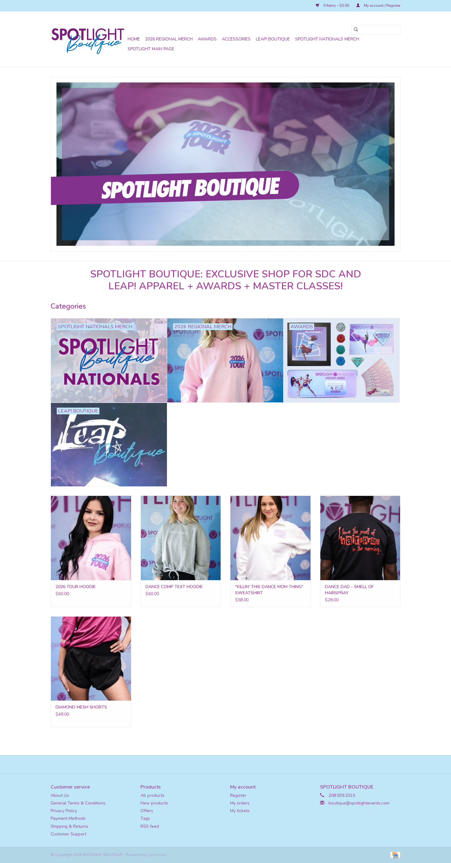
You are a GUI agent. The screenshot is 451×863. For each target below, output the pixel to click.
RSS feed (150, 826)
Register (238, 795)
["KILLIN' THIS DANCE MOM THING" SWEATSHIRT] (270, 538)
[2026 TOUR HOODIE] (91, 538)
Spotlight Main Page (151, 49)
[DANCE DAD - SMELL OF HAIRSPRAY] (360, 538)
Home (134, 39)
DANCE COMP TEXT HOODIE (174, 587)
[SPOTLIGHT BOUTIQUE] (88, 39)
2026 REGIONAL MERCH (169, 39)
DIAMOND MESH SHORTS (81, 707)
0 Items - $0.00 (336, 5)
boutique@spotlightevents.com (359, 803)
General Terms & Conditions (78, 803)
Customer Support (68, 834)
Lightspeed (156, 854)
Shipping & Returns (69, 826)
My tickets (240, 811)
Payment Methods (68, 818)
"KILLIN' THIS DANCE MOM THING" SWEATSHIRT (269, 590)
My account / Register (381, 5)
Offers (147, 811)
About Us (60, 795)
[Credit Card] (394, 854)
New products (154, 803)
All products (152, 795)
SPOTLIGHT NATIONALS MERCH (327, 39)
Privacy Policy (64, 811)
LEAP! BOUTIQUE (273, 39)
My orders (239, 803)
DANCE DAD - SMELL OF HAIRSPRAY (349, 590)
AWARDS (207, 39)
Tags (145, 818)
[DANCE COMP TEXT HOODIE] (181, 538)
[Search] (355, 30)
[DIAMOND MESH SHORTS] (91, 658)
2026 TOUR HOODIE (76, 587)
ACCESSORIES (236, 39)
